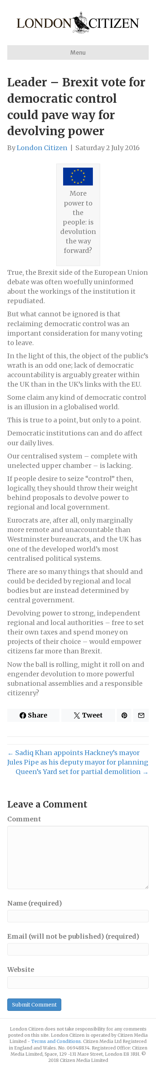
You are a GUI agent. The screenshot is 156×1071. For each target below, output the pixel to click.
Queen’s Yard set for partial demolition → (82, 771)
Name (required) (34, 903)
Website (20, 969)
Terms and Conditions (56, 1041)
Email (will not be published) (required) (73, 936)
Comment (24, 819)
